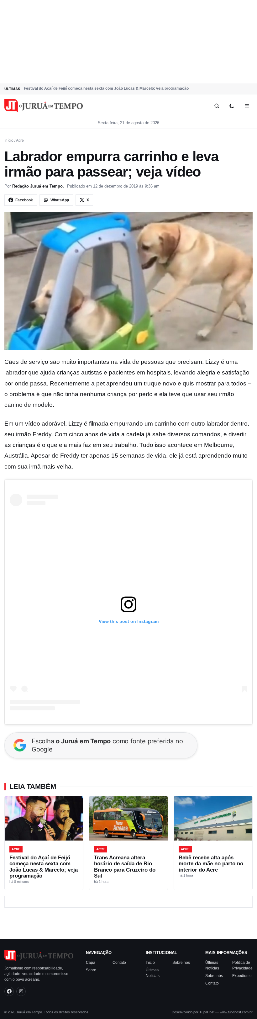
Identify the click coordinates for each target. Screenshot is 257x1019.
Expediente (242, 976)
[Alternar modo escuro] (232, 106)
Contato (119, 962)
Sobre (91, 970)
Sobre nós (181, 962)
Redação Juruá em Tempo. (38, 186)
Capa (90, 962)
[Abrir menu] (247, 106)
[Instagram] (21, 991)
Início (8, 140)
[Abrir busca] (217, 106)
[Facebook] (9, 991)
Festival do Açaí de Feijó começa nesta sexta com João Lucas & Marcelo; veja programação (106, 88)
